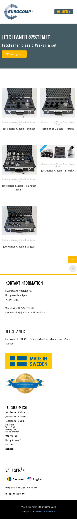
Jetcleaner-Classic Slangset (19, 246)
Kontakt (10, 449)
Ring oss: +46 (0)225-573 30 (21, 487)
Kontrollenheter (12, 431)
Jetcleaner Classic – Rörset (58, 128)
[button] (63, 11)
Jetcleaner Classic (15, 416)
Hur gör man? (13, 440)
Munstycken (10, 429)
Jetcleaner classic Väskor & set (15, 122)
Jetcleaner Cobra (15, 412)
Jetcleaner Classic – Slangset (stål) (19, 187)
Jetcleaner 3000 (14, 421)
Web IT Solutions (45, 511)
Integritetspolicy (15, 493)
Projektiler (9, 424)
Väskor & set (10, 427)
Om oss (9, 444)
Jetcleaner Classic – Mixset (19, 128)
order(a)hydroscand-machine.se (30, 312)
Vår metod (11, 436)
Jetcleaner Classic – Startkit (57, 170)
